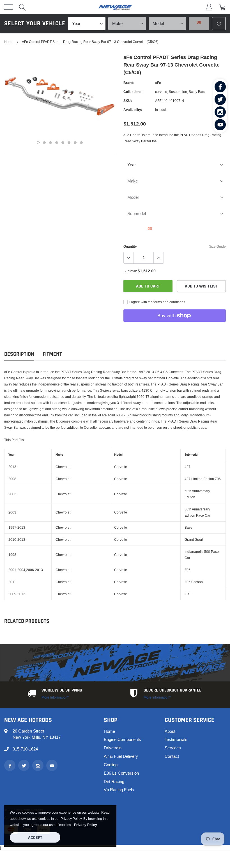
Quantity (130, 246)
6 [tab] (69, 142)
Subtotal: (130, 271)
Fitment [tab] (52, 354)
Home (8, 42)
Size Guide (217, 246)
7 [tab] (75, 142)
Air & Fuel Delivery (121, 756)
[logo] (115, 7)
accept (35, 838)
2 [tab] (44, 142)
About (170, 731)
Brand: (128, 83)
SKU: (127, 101)
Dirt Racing (114, 781)
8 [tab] (81, 142)
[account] (209, 7)
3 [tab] (50, 142)
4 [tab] (56, 142)
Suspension (178, 92)
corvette (161, 92)
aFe (158, 83)
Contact (172, 756)
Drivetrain (112, 747)
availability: (132, 110)
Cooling (111, 764)
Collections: (132, 92)
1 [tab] (38, 142)
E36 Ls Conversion (121, 773)
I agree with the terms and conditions (156, 302)
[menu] (8, 7)
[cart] (222, 7)
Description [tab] (19, 354)
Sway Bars (197, 92)
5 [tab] (62, 142)
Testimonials (176, 739)
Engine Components (122, 739)
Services (173, 747)
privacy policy (85, 825)
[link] (220, 86)
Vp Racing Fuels (119, 789)
